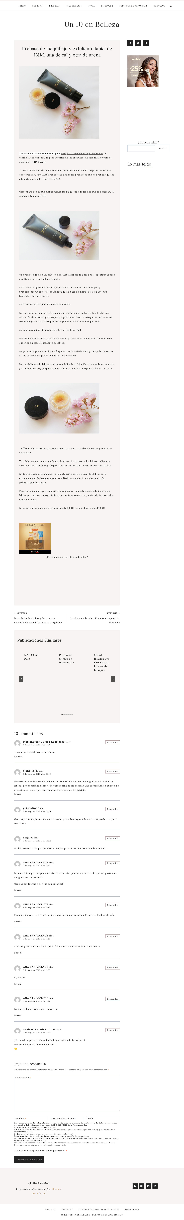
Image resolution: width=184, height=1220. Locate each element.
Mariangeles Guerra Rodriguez (44, 741)
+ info (53, 1127)
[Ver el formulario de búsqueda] (171, 6)
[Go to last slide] (21, 679)
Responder (112, 742)
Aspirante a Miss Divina (39, 1029)
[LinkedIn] (155, 1186)
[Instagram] (141, 1186)
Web (90, 1118)
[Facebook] (135, 1186)
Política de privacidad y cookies (98, 1209)
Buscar (162, 148)
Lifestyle (107, 6)
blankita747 (30, 770)
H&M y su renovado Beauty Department (82, 153)
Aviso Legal (132, 1209)
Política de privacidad (53, 1150)
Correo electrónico (64, 1118)
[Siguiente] (113, 679)
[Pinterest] (148, 1186)
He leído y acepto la (42, 1150)
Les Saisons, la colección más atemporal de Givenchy (95, 618)
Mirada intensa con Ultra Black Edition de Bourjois (102, 662)
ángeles (28, 837)
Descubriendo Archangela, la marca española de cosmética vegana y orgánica (38, 618)
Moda (91, 6)
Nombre (21, 1118)
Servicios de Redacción (133, 6)
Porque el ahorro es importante (66, 658)
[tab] (62, 714)
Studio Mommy (114, 1215)
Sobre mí (37, 6)
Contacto (159, 6)
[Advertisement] (67, 580)
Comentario (23, 1077)
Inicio (22, 6)
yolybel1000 (31, 808)
